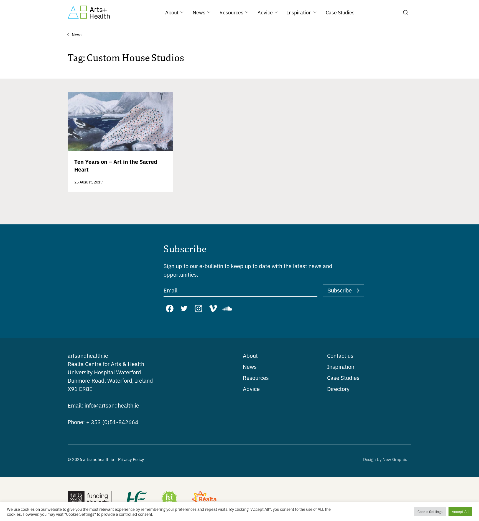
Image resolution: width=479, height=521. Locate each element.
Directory (338, 389)
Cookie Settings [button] (429, 511)
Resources (256, 378)
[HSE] (136, 499)
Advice (251, 389)
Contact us (340, 355)
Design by (385, 459)
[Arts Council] (90, 499)
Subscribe (339, 290)
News (250, 366)
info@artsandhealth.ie (103, 405)
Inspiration (340, 366)
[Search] (405, 12)
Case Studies (343, 378)
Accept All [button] (460, 511)
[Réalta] (204, 499)
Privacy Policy (131, 459)
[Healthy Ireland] (169, 499)
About (250, 355)
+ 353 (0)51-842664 (103, 422)
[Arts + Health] (89, 12)
